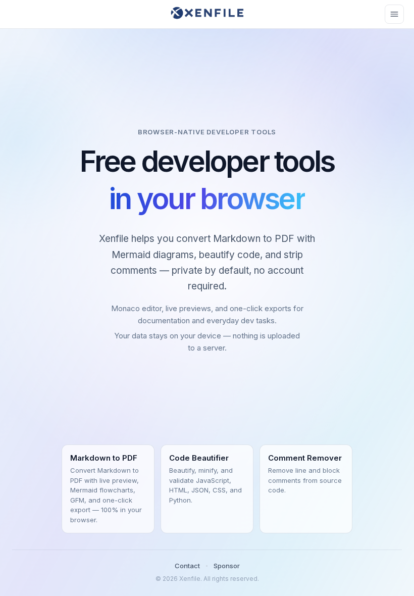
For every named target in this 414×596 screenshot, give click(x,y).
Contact (187, 566)
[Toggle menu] (394, 14)
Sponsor (227, 566)
